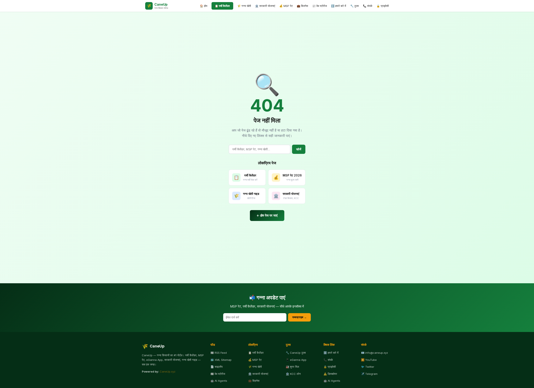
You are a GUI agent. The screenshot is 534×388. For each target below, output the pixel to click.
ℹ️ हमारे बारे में (338, 6)
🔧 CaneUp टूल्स (296, 352)
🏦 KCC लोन (293, 373)
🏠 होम (203, 6)
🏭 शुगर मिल (292, 366)
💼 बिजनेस (302, 6)
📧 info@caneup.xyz (374, 352)
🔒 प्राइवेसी (383, 6)
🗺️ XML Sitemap (221, 359)
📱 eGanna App (296, 359)
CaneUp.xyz (167, 371)
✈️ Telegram (369, 373)
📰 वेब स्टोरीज (319, 6)
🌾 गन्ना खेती (244, 6)
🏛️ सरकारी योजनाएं (265, 6)
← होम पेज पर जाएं (267, 215)
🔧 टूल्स (354, 6)
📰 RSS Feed (218, 352)
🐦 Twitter (367, 366)
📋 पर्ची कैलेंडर (222, 6)
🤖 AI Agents (218, 380)
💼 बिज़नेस (253, 380)
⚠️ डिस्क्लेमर (330, 373)
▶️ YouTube (369, 359)
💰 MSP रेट (286, 6)
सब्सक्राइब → (299, 317)
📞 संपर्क (367, 6)
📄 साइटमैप (216, 366)
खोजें (298, 149)
